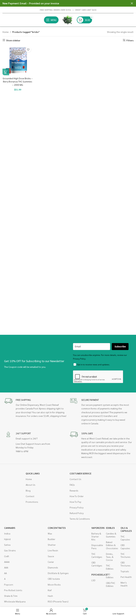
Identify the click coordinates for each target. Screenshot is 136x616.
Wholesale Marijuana (15, 601)
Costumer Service (80, 473)
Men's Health (124, 584)
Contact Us (75, 479)
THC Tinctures (125, 555)
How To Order (77, 496)
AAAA (6, 561)
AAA (6, 567)
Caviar (51, 561)
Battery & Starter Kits (96, 536)
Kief (50, 590)
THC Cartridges (96, 555)
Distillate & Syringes (58, 573)
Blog (28, 490)
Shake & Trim (10, 595)
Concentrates (57, 527)
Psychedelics (97, 574)
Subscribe (120, 346)
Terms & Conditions (80, 518)
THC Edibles (109, 567)
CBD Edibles (109, 576)
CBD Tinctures (125, 564)
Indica (7, 533)
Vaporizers (97, 527)
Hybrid (7, 539)
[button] (5, 72)
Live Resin (53, 550)
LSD (93, 580)
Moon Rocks (54, 584)
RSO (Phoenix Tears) (58, 601)
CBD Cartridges (96, 564)
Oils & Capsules (126, 529)
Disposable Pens (97, 547)
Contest (30, 496)
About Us (30, 484)
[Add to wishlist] (28, 49)
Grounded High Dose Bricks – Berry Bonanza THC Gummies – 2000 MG (18, 81)
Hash (50, 595)
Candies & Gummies (111, 535)
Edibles (110, 527)
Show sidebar (13, 40)
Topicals (125, 571)
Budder (51, 539)
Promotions (32, 501)
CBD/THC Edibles (110, 584)
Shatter (52, 544)
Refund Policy (77, 513)
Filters (130, 40)
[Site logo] (67, 19)
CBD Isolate (54, 578)
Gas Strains (10, 550)
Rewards (74, 490)
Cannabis (9, 527)
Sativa (7, 544)
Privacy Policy (76, 507)
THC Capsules (125, 538)
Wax (50, 533)
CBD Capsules (125, 547)
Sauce (51, 556)
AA (5, 573)
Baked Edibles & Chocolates (111, 545)
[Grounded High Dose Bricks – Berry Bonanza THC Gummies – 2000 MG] (17, 60)
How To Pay (75, 501)
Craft (6, 556)
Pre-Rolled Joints (13, 590)
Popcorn (8, 584)
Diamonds (53, 567)
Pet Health (126, 576)
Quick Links (33, 473)
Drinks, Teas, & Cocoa (109, 556)
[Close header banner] (132, 3)
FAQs (72, 484)
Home (5, 31)
